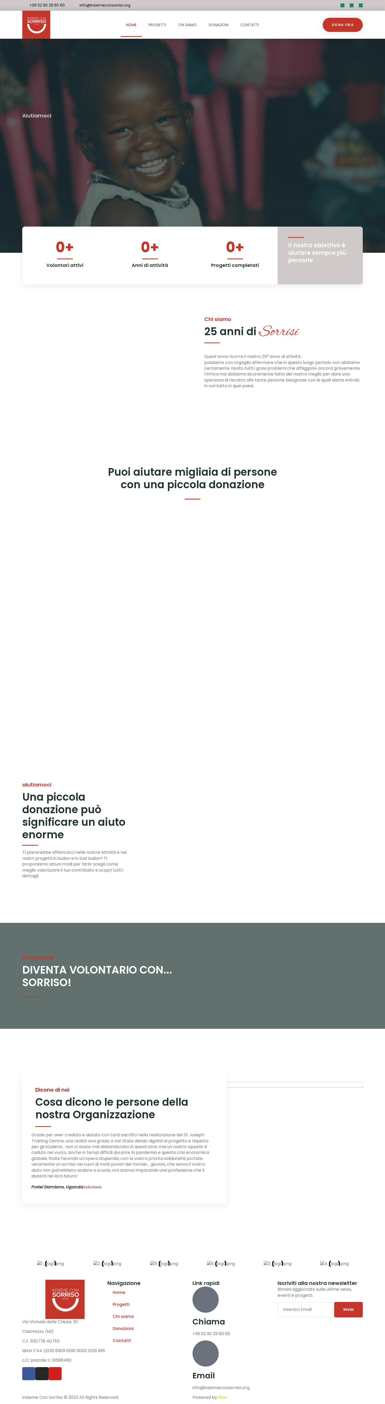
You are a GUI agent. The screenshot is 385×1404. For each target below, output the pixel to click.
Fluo (222, 1397)
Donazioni (218, 24)
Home (131, 24)
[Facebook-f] (352, 5)
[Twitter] (342, 5)
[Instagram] (41, 1373)
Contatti (249, 24)
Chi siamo (187, 24)
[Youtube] (361, 5)
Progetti (157, 24)
